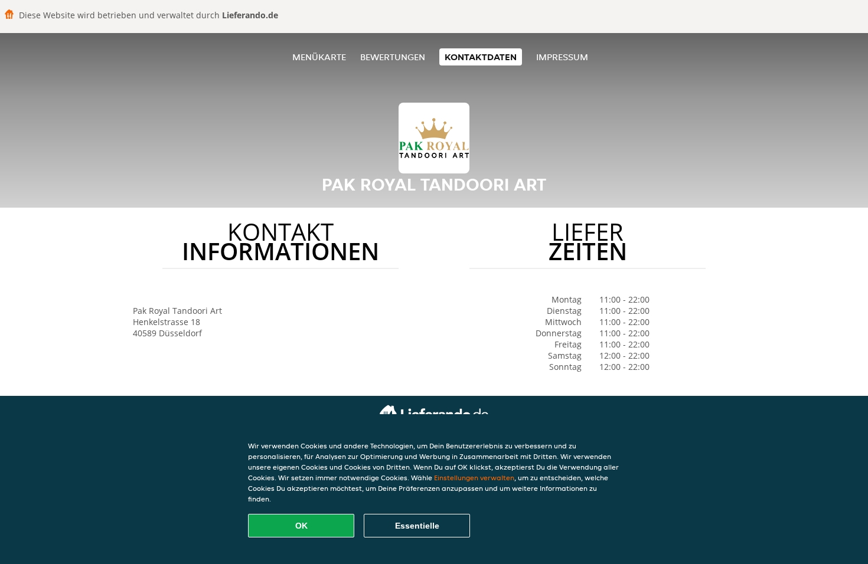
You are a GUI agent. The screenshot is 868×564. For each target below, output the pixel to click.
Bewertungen (392, 57)
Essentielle (417, 525)
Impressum (562, 57)
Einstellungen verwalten (474, 477)
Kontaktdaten (481, 57)
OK (301, 525)
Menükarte (319, 57)
